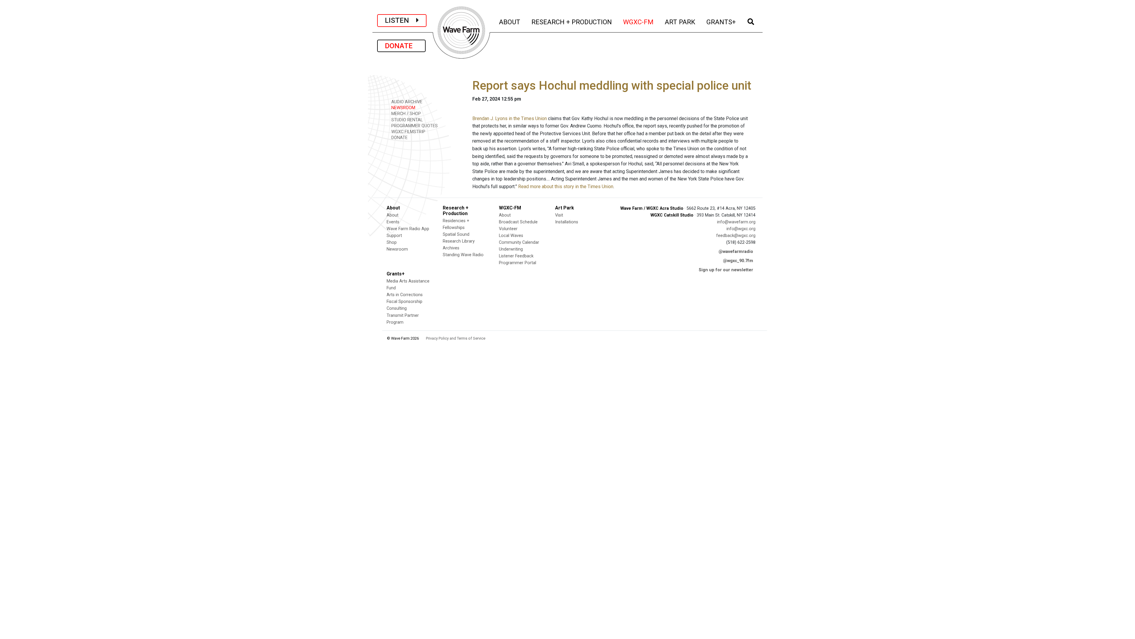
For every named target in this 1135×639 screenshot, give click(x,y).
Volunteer (508, 228)
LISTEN (400, 20)
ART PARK (680, 22)
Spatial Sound (456, 234)
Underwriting (511, 249)
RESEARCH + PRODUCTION (572, 22)
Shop (392, 242)
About (392, 215)
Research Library (459, 241)
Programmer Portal (517, 262)
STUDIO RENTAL (406, 119)
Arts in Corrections (405, 294)
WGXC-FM (638, 22)
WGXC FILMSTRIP (407, 131)
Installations (566, 222)
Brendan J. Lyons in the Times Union (509, 118)
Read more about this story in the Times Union (565, 186)
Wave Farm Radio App (408, 228)
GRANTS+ (721, 22)
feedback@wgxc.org (735, 235)
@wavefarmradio (736, 251)
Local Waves (511, 235)
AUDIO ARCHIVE (406, 101)
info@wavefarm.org (736, 222)
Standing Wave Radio (463, 254)
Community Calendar (519, 242)
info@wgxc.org (741, 228)
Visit (559, 215)
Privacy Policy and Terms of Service (455, 338)
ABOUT (510, 22)
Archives (451, 248)
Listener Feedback (516, 256)
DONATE (401, 46)
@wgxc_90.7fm (738, 260)
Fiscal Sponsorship (404, 301)
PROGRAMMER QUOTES (414, 125)
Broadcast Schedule (518, 222)
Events (393, 222)
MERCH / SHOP (405, 113)
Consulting (397, 308)
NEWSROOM (402, 107)
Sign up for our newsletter (726, 269)
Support (394, 235)
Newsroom (397, 249)
